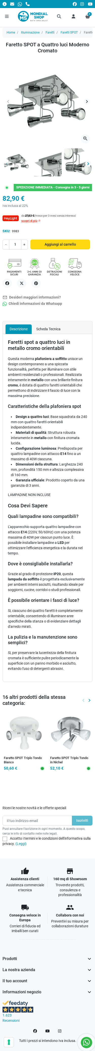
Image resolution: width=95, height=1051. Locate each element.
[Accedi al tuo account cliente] (73, 16)
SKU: (6, 231)
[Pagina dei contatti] (5, 4)
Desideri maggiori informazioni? (32, 297)
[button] (59, 16)
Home (11, 32)
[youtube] (90, 4)
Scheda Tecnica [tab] (48, 329)
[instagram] (82, 4)
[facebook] (75, 4)
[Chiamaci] (28, 4)
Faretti (50, 32)
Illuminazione (30, 32)
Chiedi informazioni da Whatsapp (35, 304)
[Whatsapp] (20, 4)
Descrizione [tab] (19, 329)
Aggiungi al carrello (60, 244)
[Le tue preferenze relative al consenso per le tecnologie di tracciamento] (9, 1042)
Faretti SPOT (69, 32)
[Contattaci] (12, 4)
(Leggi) (21, 844)
